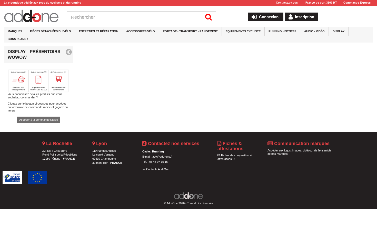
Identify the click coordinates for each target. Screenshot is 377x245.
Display (338, 31)
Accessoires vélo (140, 31)
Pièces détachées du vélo (50, 31)
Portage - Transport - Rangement (190, 31)
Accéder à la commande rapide (38, 119)
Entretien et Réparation (98, 31)
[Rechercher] (208, 17)
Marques (15, 31)
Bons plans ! (18, 38)
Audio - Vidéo (314, 31)
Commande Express (357, 2)
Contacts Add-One (157, 169)
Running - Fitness (282, 31)
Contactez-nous (287, 2)
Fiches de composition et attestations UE (234, 157)
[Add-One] (31, 16)
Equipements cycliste (243, 31)
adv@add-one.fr (162, 156)
